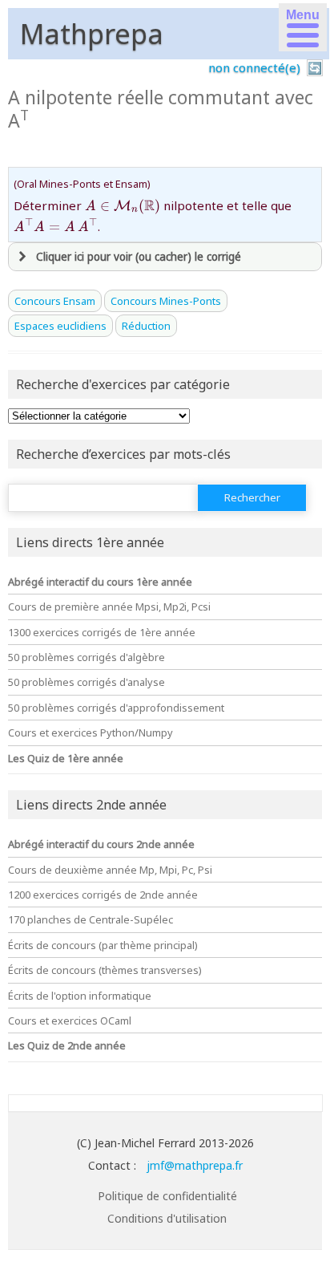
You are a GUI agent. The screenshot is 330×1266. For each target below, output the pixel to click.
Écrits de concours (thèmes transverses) (105, 970)
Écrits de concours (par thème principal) (103, 945)
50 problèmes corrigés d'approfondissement (116, 707)
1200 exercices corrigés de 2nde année (103, 894)
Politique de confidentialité (167, 1195)
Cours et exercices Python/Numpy (90, 732)
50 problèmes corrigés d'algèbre (86, 657)
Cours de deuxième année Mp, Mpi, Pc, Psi (110, 869)
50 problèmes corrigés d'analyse (86, 682)
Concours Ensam (54, 301)
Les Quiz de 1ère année (65, 758)
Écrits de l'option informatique (79, 995)
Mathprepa (91, 33)
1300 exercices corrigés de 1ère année (101, 632)
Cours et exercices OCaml (69, 1020)
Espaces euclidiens (60, 326)
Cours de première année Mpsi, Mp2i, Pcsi (109, 606)
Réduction (146, 326)
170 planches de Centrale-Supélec (90, 919)
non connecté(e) (254, 67)
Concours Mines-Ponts (166, 301)
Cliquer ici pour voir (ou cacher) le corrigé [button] (138, 257)
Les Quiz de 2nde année (67, 1045)
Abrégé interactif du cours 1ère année (100, 581)
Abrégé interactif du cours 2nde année (101, 844)
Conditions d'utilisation (167, 1218)
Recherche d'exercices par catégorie (123, 384)
